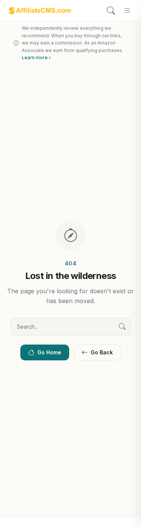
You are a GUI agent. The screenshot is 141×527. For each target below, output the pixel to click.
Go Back (102, 352)
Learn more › (36, 57)
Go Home (49, 352)
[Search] (110, 10)
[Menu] (127, 10)
